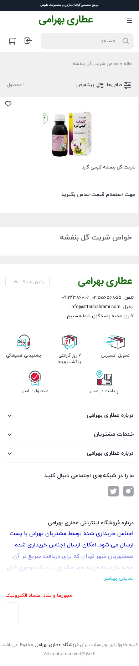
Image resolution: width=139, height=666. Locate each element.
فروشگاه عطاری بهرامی (56, 645)
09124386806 (75, 297)
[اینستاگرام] (128, 491)
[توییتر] (113, 491)
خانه (128, 64)
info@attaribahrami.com (95, 307)
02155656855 (107, 297)
